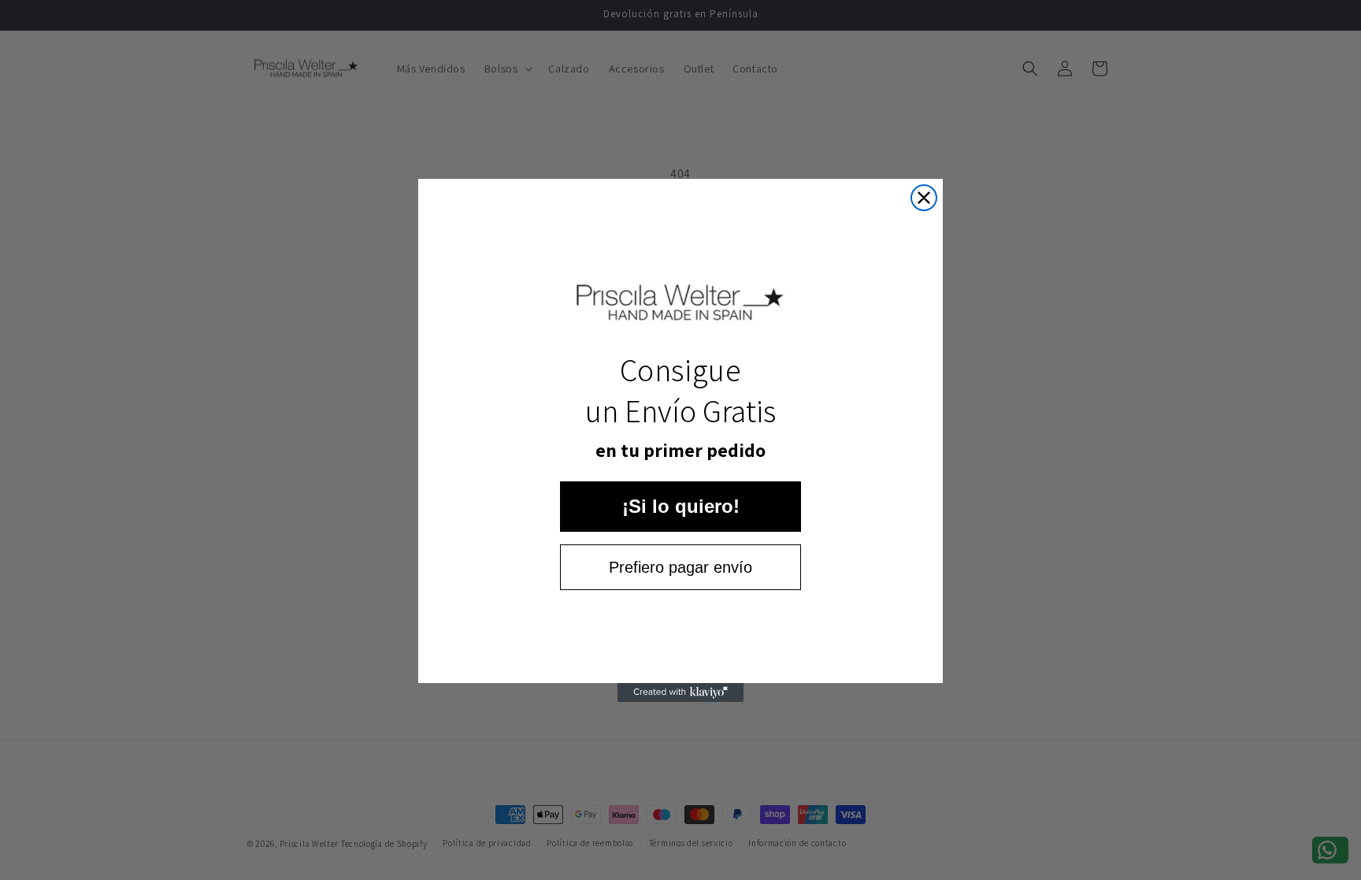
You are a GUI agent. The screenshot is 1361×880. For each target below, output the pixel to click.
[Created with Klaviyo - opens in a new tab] (680, 692)
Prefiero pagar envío (680, 567)
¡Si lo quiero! (681, 506)
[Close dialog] (923, 197)
